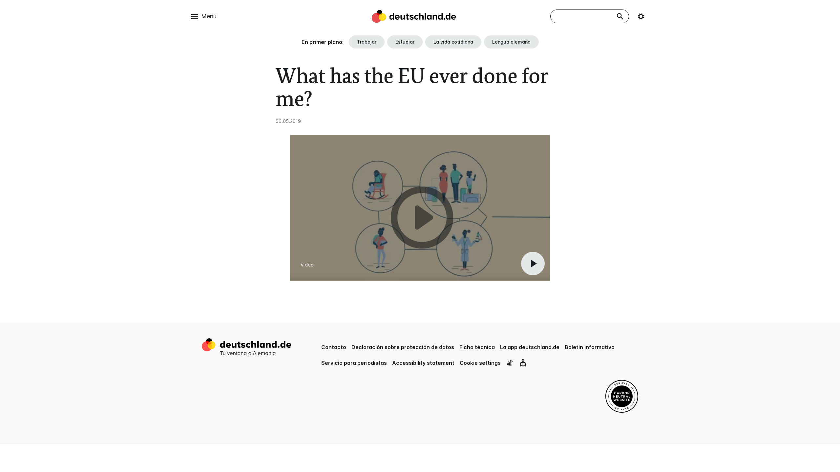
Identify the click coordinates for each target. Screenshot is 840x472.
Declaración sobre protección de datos (402, 347)
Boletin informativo (590, 347)
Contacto (333, 347)
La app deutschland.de (529, 347)
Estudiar (404, 42)
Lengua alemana (511, 42)
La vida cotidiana (453, 42)
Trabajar (366, 42)
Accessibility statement (423, 363)
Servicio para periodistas (354, 363)
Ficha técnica (477, 347)
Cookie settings (480, 363)
